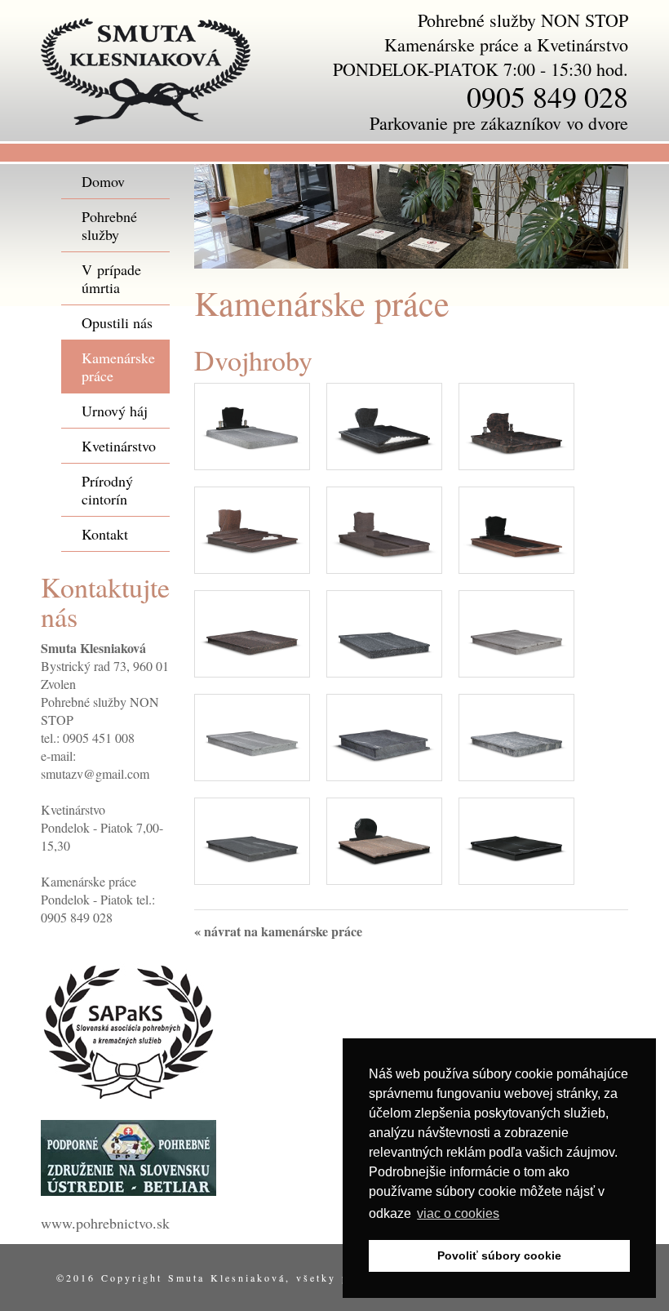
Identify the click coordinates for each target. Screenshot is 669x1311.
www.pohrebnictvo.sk (105, 1223)
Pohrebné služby (109, 225)
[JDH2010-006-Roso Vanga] (516, 527)
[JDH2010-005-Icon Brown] (384, 527)
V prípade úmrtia (111, 278)
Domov (103, 181)
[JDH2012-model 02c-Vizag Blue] (384, 735)
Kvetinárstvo (119, 446)
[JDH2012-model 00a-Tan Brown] (252, 631)
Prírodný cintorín (107, 490)
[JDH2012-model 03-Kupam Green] (516, 735)
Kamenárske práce (118, 366)
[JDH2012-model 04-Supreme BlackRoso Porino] (384, 838)
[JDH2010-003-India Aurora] (516, 424)
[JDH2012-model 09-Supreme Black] (516, 838)
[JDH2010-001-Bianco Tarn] (252, 424)
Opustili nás (117, 322)
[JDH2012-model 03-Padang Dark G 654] (252, 838)
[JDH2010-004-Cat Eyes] (252, 527)
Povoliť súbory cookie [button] (499, 1255)
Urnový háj (115, 410)
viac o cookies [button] (458, 1213)
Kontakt (105, 534)
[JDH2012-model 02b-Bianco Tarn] (252, 735)
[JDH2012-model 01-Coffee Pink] (516, 631)
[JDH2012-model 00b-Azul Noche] (384, 631)
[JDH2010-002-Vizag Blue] (384, 424)
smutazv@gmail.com (95, 773)
